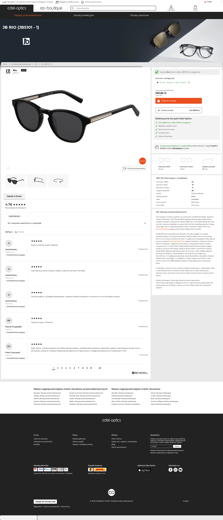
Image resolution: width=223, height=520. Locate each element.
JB (36, 64)
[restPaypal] (47, 469)
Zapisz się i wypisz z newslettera (124, 441)
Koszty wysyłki (78, 441)
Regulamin (38, 506)
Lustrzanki (194, 199)
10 (91, 368)
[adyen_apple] (66, 469)
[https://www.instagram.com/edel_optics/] (175, 470)
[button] (16, 8)
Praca (75, 435)
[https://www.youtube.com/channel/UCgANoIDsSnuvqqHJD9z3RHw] (180, 470)
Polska (209, 2)
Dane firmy (65, 506)
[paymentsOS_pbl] (60, 469)
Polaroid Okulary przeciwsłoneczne (47, 404)
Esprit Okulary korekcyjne (161, 404)
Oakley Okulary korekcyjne (122, 396)
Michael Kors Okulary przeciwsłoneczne (84, 396)
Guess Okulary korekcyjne (161, 396)
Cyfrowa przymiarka (136, 168)
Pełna (193, 196)
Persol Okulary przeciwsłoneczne (46, 398)
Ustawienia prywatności (43, 441)
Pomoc (114, 435)
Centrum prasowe (41, 439)
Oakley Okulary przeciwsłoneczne (47, 396)
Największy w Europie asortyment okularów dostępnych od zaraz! (30, 2)
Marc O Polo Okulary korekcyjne (124, 401)
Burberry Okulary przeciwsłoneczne (83, 404)
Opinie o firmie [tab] (14, 196)
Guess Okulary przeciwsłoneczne (82, 398)
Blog (113, 444)
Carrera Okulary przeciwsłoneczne (47, 401)
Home (5, 64)
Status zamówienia (119, 447)
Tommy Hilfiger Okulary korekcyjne (164, 401)
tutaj (176, 453)
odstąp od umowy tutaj (45, 502)
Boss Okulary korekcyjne (160, 398)
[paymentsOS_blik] (54, 469)
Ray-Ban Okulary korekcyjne (122, 393)
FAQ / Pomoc (117, 439)
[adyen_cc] (35, 469)
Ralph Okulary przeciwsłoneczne (82, 401)
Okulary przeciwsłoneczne (21, 64)
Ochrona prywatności (51, 506)
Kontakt (37, 444)
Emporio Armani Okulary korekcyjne (126, 404)
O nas (36, 435)
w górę (186, 501)
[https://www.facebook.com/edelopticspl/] (170, 470)
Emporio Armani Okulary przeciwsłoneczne (86, 393)
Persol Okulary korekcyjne (161, 393)
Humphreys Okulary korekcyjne (124, 398)
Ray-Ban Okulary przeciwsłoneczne (47, 393)
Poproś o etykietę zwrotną (83, 444)
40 (99, 368)
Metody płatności (79, 439)
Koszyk (195, 10)
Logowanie (171, 10)
